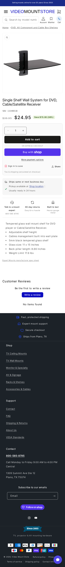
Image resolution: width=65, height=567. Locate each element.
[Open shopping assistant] (58, 559)
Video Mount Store (20, 557)
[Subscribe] (54, 496)
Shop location (36, 186)
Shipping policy (32, 562)
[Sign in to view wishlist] (51, 19)
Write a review (32, 294)
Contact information (52, 562)
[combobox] (23, 20)
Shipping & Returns (17, 423)
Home (5, 27)
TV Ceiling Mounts (16, 353)
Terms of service (14, 562)
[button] (59, 11)
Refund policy (39, 557)
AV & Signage (13, 375)
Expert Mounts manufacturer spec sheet (20, 260)
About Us (11, 430)
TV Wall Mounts (15, 360)
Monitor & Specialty (17, 367)
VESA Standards (15, 437)
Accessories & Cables (18, 389)
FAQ (8, 416)
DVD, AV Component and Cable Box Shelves (34, 27)
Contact (10, 408)
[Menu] (5, 11)
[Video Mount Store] (32, 11)
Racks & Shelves (15, 382)
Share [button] (58, 166)
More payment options (32, 159)
